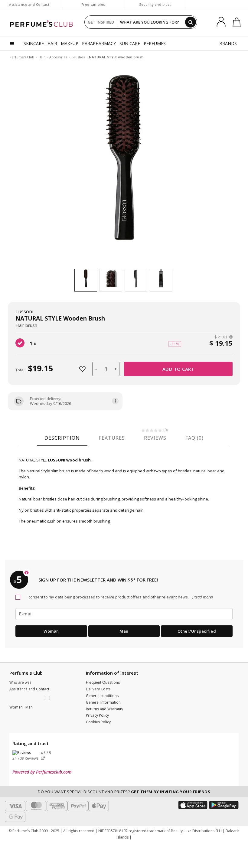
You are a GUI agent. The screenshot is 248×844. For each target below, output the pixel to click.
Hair (41, 57)
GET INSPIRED (101, 22)
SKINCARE (34, 43)
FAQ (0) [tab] (194, 438)
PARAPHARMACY (99, 43)
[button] (47, 698)
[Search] (190, 22)
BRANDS (228, 43)
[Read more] (202, 597)
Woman (51, 631)
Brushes (78, 57)
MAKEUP (69, 43)
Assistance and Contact (29, 4)
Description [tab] (62, 438)
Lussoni (24, 311)
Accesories (58, 57)
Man (124, 631)
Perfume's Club (21, 57)
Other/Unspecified (197, 631)
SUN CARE (129, 43)
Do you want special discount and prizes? (124, 791)
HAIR (52, 43)
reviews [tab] (155, 438)
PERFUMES (155, 43)
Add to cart (178, 369)
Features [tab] (112, 438)
